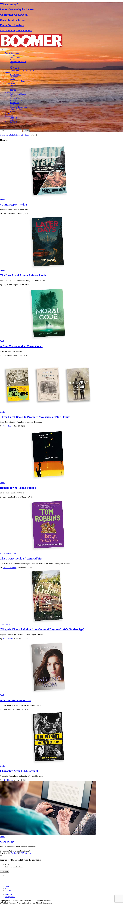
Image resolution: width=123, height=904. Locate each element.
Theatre (12, 66)
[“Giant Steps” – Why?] (48, 197)
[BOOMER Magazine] (31, 47)
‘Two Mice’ (7, 841)
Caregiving (14, 77)
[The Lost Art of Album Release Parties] (48, 268)
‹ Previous (13, 853)
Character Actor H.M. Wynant (19, 770)
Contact (8, 890)
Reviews (13, 111)
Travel (7, 113)
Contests (8, 124)
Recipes (13, 90)
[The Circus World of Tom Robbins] (48, 551)
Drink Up (13, 88)
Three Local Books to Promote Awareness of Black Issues (35, 416)
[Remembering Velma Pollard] (48, 480)
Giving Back (14, 98)
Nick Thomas (8, 780)
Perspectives (14, 103)
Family (7, 72)
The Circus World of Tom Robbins (21, 558)
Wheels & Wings (16, 109)
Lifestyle (8, 92)
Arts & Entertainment (13, 53)
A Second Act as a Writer (15, 700)
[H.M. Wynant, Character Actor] (48, 764)
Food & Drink (10, 83)
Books (12, 55)
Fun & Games (15, 57)
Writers (7, 888)
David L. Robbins (9, 568)
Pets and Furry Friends (18, 81)
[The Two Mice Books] (48, 834)
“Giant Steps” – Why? (13, 204)
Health (12, 79)
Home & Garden (16, 100)
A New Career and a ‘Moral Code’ (21, 346)
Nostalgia (13, 118)
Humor (12, 59)
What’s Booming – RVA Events (22, 70)
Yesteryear (9, 116)
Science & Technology (18, 107)
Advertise (8, 894)
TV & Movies (15, 68)
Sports (12, 105)
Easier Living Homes (18, 94)
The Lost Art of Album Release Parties (24, 275)
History (12, 120)
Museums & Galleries (18, 62)
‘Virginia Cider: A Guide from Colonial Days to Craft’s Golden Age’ (42, 629)
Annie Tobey (8, 426)
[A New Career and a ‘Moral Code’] (48, 339)
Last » (30, 853)
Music (12, 64)
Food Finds (14, 85)
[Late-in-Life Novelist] (48, 693)
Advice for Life (15, 75)
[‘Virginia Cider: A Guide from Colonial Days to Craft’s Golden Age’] (48, 622)
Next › (25, 853)
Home (2, 135)
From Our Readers (12, 122)
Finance (13, 96)
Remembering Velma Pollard (18, 487)
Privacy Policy (10, 897)
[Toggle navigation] (1, 49)
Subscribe (4, 871)
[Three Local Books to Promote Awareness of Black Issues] (48, 410)
